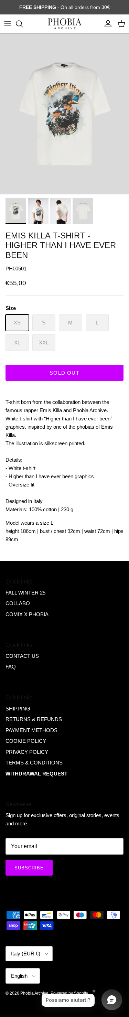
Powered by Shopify (69, 993)
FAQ (11, 667)
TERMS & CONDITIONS (34, 763)
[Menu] (7, 23)
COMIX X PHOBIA (27, 614)
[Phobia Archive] (64, 24)
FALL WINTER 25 (25, 593)
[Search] (22, 23)
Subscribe (29, 867)
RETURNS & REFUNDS (34, 719)
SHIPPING (18, 708)
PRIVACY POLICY (27, 752)
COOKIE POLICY (26, 741)
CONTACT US (22, 656)
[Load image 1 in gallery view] (64, 114)
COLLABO (18, 603)
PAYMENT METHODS (31, 730)
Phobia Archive (34, 993)
